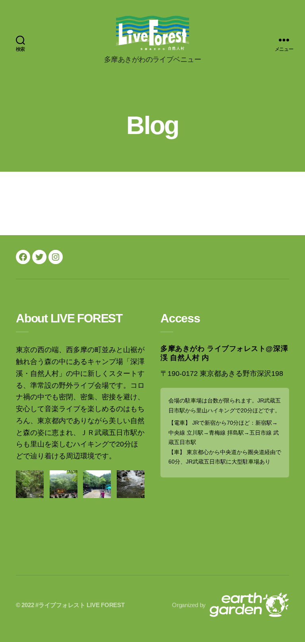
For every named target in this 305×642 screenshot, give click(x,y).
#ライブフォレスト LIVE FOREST (79, 605)
